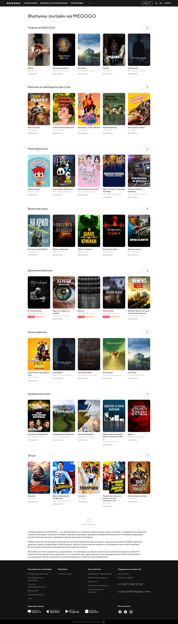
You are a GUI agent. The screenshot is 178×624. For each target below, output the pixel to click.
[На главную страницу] (13, 3)
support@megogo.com (134, 591)
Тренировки (77, 3)
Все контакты (123, 574)
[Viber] (131, 612)
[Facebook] (120, 612)
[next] (147, 28)
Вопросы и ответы (125, 578)
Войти (168, 3)
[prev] (142, 28)
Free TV (147, 3)
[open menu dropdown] (90, 3)
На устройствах (94, 569)
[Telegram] (125, 612)
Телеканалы (31, 3)
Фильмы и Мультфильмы (54, 3)
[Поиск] (156, 3)
